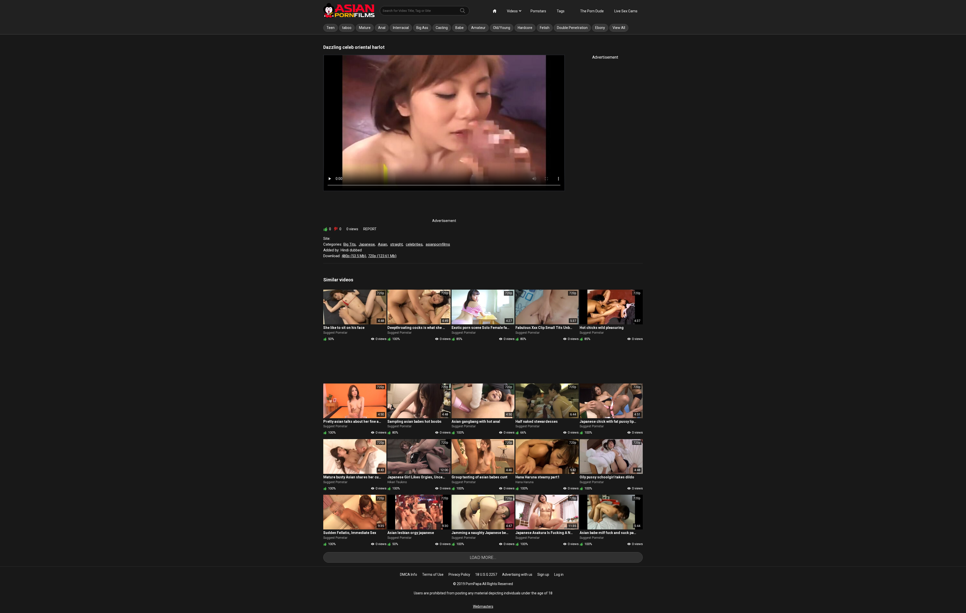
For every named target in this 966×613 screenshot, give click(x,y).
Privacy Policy (459, 574)
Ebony (600, 28)
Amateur (478, 28)
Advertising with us (517, 574)
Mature (365, 28)
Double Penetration (572, 28)
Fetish (544, 28)
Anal (381, 28)
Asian (382, 244)
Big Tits (349, 244)
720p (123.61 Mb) (382, 256)
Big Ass (422, 28)
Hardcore (525, 28)
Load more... (483, 557)
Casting (442, 28)
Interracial (401, 28)
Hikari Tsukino (397, 482)
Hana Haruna (524, 482)
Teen (331, 28)
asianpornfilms (438, 244)
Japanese (367, 244)
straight (396, 244)
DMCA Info (408, 574)
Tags (561, 11)
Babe (459, 28)
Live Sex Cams (625, 11)
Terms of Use (433, 574)
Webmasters (483, 606)
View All (619, 28)
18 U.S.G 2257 (486, 574)
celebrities (414, 244)
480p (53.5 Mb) (354, 256)
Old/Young (501, 28)
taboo (346, 28)
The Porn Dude (592, 11)
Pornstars (538, 11)
